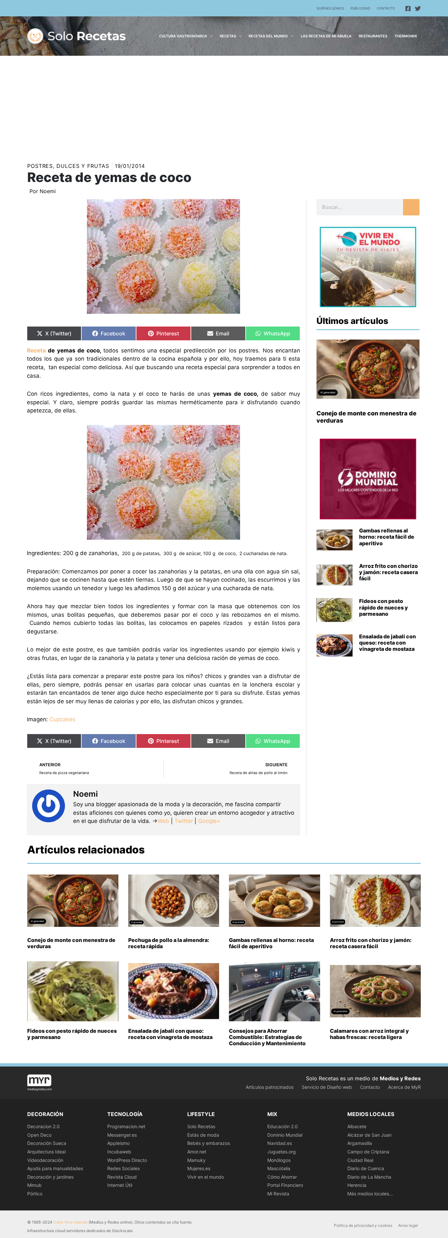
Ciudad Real (360, 1160)
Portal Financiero (285, 1185)
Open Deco (39, 1135)
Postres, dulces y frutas (68, 166)
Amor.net (196, 1151)
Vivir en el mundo (205, 1177)
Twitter (183, 821)
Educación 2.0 (282, 1126)
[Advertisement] (224, 105)
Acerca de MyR (404, 1087)
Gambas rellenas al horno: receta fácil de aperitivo (386, 536)
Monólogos (279, 1160)
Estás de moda (203, 1135)
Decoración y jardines (50, 1177)
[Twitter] (418, 8)
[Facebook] (408, 8)
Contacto (386, 8)
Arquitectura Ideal (46, 1151)
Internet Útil (119, 1185)
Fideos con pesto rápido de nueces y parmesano (383, 607)
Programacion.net (126, 1126)
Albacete (356, 1126)
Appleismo (118, 1143)
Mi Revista (278, 1193)
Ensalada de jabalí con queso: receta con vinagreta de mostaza (387, 642)
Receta (36, 350)
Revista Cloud (122, 1177)
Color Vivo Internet (70, 1222)
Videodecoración (45, 1160)
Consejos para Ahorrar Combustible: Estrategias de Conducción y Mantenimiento (267, 1037)
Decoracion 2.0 (43, 1126)
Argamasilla (359, 1143)
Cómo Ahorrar (282, 1177)
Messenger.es (122, 1135)
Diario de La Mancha (369, 1177)
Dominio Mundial (284, 1135)
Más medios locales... (370, 1193)
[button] (210, 36)
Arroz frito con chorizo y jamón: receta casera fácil (388, 572)
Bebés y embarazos (208, 1143)
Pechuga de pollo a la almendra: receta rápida (168, 943)
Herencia (356, 1185)
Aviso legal (408, 1225)
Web (163, 821)
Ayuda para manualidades (55, 1168)
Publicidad (360, 8)
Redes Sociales (123, 1168)
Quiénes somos (330, 8)
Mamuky (196, 1160)
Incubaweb (119, 1151)
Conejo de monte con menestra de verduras (71, 943)
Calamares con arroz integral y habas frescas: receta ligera (369, 1034)
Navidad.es (279, 1143)
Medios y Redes (400, 1078)
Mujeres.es (198, 1168)
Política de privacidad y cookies (363, 1225)
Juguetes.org (281, 1151)
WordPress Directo (127, 1160)
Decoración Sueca (46, 1143)
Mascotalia (278, 1168)
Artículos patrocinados (270, 1087)
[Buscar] (411, 207)
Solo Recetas (201, 1126)
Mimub (34, 1185)
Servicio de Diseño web (327, 1087)
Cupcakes (62, 719)
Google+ (208, 821)
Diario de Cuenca (365, 1168)
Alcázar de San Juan (369, 1135)
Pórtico (34, 1193)
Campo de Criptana (368, 1151)
